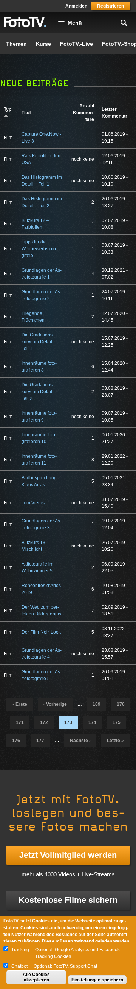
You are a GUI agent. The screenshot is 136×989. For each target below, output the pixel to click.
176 (16, 740)
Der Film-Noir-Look (41, 632)
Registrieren (110, 6)
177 (40, 740)
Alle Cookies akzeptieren (36, 977)
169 (96, 704)
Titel (26, 112)
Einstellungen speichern (97, 980)
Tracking (20, 949)
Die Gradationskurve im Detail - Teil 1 (38, 341)
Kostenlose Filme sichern (68, 900)
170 (121, 704)
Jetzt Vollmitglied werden (68, 855)
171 (20, 722)
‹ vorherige (55, 704)
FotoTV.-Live (76, 44)
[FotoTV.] (25, 22)
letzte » (115, 740)
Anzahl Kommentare (83, 112)
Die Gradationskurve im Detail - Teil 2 (38, 391)
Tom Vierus (33, 502)
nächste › (80, 740)
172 (44, 722)
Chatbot (19, 966)
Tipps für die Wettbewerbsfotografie (39, 248)
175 (117, 722)
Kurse (43, 44)
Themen (16, 44)
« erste (19, 704)
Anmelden (76, 6)
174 (92, 722)
